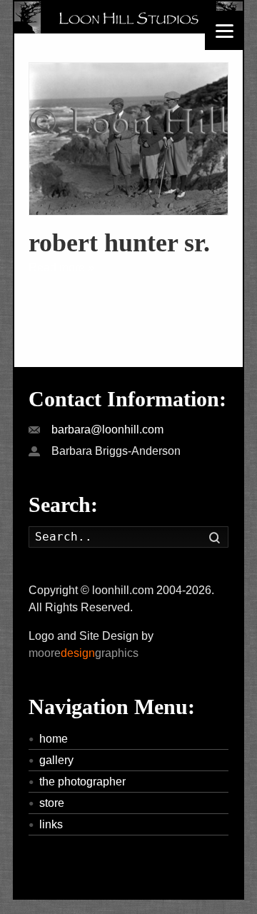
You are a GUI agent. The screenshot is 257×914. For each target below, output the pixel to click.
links (51, 824)
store (51, 803)
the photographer (82, 781)
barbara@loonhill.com (107, 429)
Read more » (61, 267)
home (53, 739)
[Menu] (224, 30)
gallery (56, 760)
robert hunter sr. (119, 242)
